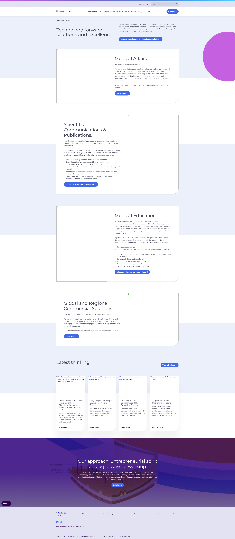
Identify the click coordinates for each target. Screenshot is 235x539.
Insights (141, 11)
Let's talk (116, 485)
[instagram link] (61, 522)
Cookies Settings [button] (124, 536)
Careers (150, 11)
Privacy (59, 536)
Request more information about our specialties (140, 39)
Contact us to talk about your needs (80, 184)
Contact (171, 12)
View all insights (168, 365)
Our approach (130, 11)
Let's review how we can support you (131, 272)
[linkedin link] (57, 522)
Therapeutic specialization (112, 514)
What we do (92, 11)
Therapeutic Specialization (110, 11)
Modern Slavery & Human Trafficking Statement (80, 536)
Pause (7, 504)
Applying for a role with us (108, 536)
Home (58, 20)
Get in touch (121, 93)
